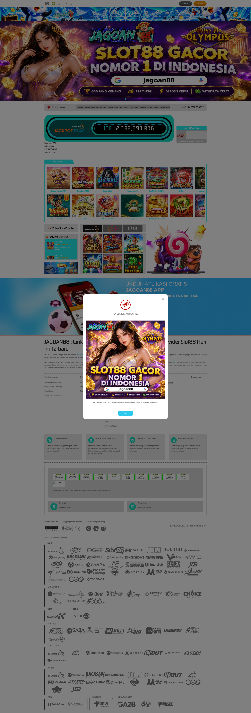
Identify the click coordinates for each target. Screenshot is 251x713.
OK (125, 413)
